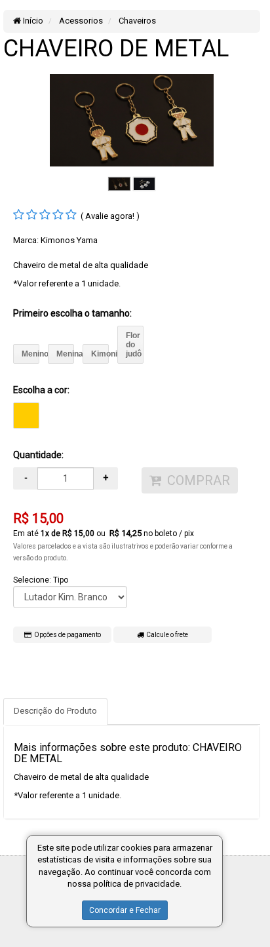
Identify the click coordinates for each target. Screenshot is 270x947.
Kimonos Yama (69, 240)
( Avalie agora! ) (110, 216)
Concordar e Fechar (125, 910)
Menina (65, 353)
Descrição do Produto (55, 711)
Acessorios (80, 21)
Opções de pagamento (66, 634)
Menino (30, 353)
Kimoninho (100, 353)
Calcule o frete (166, 634)
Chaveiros (136, 21)
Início (32, 21)
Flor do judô (134, 344)
